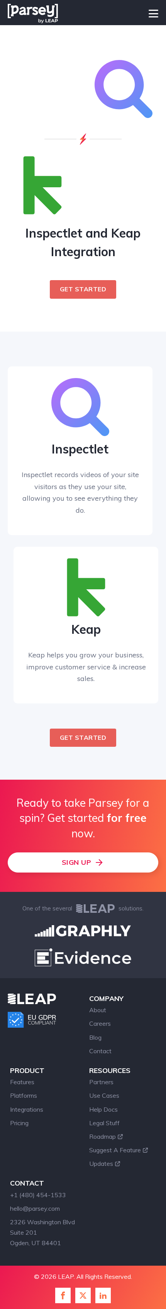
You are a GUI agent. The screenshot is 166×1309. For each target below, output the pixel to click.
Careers (100, 1023)
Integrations (26, 1109)
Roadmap (102, 1136)
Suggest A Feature (115, 1150)
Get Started (83, 289)
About (97, 1010)
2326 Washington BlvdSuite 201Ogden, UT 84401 (42, 1232)
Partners (101, 1082)
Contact (100, 1051)
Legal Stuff (104, 1123)
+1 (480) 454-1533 (38, 1195)
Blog (95, 1037)
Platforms (23, 1095)
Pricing (19, 1123)
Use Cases (104, 1095)
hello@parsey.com (35, 1208)
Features (22, 1082)
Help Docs (103, 1109)
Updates (101, 1163)
